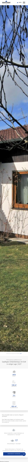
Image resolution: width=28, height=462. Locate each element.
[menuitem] (24, 2)
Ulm (19, 450)
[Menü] (24, 2)
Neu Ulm (23, 450)
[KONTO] (19, 2)
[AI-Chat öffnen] (24, 454)
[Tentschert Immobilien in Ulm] (11, 2)
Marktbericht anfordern (14, 453)
